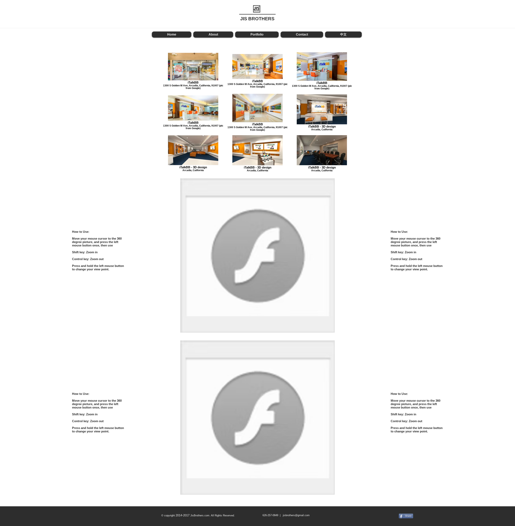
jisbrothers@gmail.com (296, 515)
